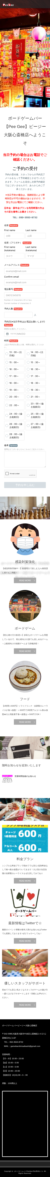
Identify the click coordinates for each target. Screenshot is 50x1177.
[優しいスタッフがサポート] (25, 979)
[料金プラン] (25, 854)
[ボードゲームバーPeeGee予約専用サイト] (8, 4)
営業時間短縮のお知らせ (25, 776)
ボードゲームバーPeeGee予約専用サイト (28, 1171)
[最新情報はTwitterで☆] (25, 918)
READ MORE (25, 580)
